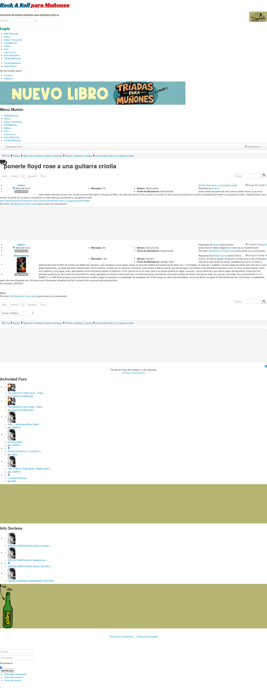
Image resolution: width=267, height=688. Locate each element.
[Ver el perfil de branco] (14, 188)
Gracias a (126, 372)
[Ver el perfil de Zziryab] (9, 563)
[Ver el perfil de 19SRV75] (11, 416)
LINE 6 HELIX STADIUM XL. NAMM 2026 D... (30, 468)
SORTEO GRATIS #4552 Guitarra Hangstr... (29, 545)
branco (21, 185)
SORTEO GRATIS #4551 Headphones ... (28, 560)
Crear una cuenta (12, 680)
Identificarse (16, 203)
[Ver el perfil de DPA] (9, 474)
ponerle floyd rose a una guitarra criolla (218, 185)
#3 (266, 255)
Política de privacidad (147, 636)
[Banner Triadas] (92, 92)
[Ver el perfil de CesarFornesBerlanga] (11, 387)
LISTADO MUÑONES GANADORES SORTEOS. (31, 580)
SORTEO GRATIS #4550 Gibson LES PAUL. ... (30, 566)
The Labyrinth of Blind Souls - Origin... (26, 392)
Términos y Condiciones (121, 636)
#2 (266, 244)
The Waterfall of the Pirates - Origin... (26, 406)
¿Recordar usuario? (13, 677)
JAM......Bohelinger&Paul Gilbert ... (25, 424)
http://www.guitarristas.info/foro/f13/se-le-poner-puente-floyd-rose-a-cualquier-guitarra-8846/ (45, 200)
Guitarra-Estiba (15, 441)
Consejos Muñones (17, 477)
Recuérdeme (6, 663)
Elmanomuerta (21, 255)
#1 (266, 185)
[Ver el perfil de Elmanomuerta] (21, 264)
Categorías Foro (14, 146)
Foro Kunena (138, 372)
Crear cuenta (30, 203)
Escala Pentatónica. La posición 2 (24, 451)
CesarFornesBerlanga (22, 396)
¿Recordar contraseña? (15, 674)
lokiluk (15, 454)
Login (5, 28)
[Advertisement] (64, 218)
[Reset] (36, 20)
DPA (14, 481)
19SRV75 (16, 427)
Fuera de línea (21, 191)
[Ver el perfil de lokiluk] (9, 448)
